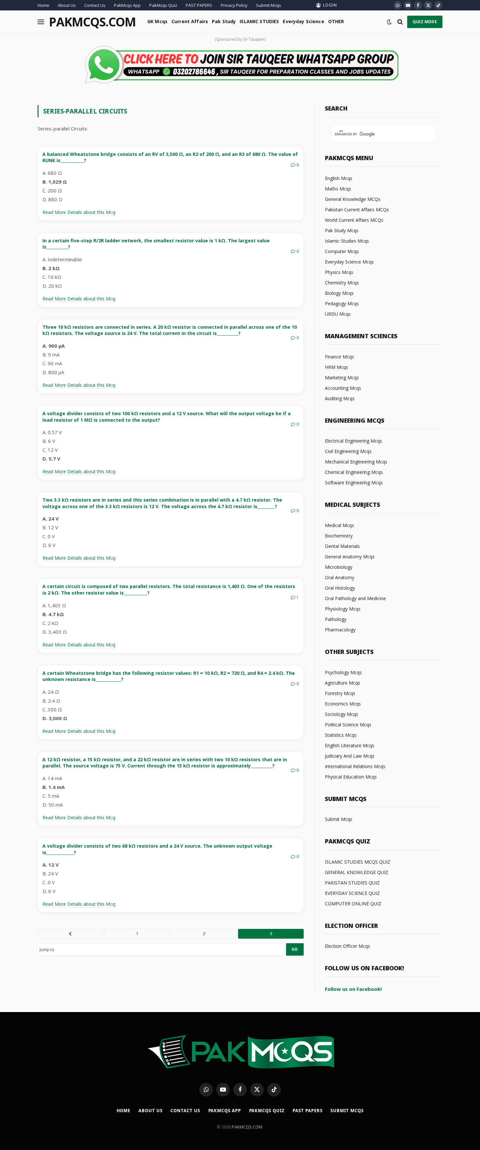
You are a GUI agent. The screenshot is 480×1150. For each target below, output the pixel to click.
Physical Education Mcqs (351, 777)
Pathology (335, 619)
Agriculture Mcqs (342, 683)
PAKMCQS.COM (247, 1127)
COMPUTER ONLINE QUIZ (353, 903)
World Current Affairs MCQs (354, 220)
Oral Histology (340, 588)
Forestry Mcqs (340, 693)
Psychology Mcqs (343, 672)
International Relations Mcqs (355, 766)
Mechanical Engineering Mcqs (356, 462)
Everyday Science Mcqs (349, 262)
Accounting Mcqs (343, 388)
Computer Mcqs (342, 251)
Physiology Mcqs (342, 609)
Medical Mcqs (339, 525)
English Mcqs (338, 178)
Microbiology (338, 567)
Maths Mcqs (338, 189)
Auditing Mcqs (340, 398)
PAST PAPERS (199, 5)
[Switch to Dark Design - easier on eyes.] (389, 21)
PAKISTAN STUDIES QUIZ (352, 883)
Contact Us (94, 5)
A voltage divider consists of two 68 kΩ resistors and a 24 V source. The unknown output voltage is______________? (157, 849)
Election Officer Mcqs (347, 946)
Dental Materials (342, 546)
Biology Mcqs (339, 293)
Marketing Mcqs (342, 377)
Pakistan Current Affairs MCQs (357, 209)
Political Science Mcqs (348, 724)
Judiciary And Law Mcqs (350, 756)
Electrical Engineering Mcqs (353, 441)
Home (43, 5)
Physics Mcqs (339, 272)
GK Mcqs (157, 21)
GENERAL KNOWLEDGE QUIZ (356, 872)
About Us (67, 5)
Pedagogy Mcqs (342, 303)
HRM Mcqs (336, 367)
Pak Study (224, 21)
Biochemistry (339, 536)
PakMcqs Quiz (163, 5)
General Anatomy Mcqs (350, 556)
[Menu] (41, 21)
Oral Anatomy (339, 577)
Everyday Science (303, 21)
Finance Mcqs (339, 357)
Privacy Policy (234, 5)
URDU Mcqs (338, 314)
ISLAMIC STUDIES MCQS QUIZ (357, 862)
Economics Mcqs (343, 704)
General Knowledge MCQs (352, 199)
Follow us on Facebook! (353, 989)
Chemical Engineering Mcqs (354, 472)
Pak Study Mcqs (342, 230)
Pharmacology (340, 630)
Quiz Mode (425, 21)
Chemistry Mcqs (342, 283)
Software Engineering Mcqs (354, 482)
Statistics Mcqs (341, 735)
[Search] (400, 21)
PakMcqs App (127, 5)
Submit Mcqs (268, 5)
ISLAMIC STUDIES (259, 21)
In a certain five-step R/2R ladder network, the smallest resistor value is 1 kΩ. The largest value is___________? (156, 243)
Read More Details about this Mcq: (79, 212)
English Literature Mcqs (349, 745)
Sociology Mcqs (341, 714)
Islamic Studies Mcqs (347, 241)
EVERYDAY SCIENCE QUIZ (352, 893)
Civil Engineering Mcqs (348, 451)
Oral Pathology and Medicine (355, 598)
